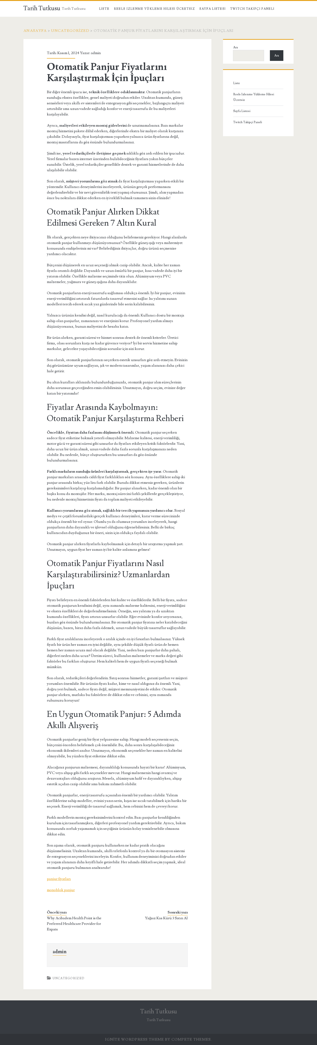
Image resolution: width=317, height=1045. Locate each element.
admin (96, 53)
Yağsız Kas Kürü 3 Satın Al (166, 918)
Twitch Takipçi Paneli (252, 9)
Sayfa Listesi (212, 9)
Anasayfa (35, 30)
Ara (235, 47)
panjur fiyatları (59, 879)
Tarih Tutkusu (41, 8)
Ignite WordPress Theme (134, 1039)
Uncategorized (70, 30)
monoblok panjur (61, 890)
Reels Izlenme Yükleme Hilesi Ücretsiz (154, 9)
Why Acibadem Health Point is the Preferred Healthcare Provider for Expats (74, 924)
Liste (104, 9)
